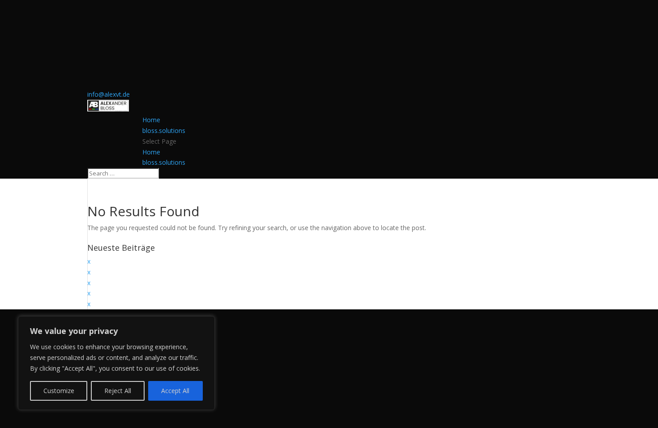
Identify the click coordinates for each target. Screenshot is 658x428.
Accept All (175, 390)
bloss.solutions (163, 130)
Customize (58, 390)
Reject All (117, 390)
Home (151, 120)
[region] (116, 363)
